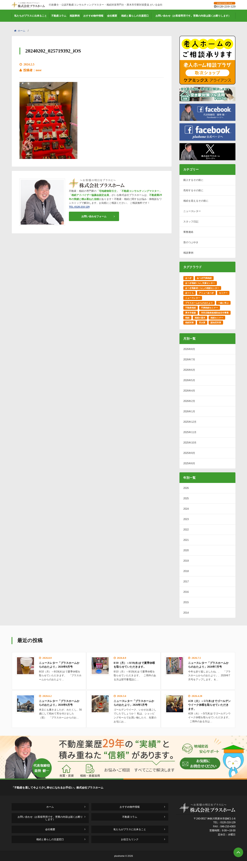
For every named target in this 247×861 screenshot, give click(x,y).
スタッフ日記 (190, 221)
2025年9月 (189, 453)
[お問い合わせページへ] (123, 778)
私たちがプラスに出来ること (30, 15)
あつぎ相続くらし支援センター (200, 283)
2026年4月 (189, 390)
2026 (186, 488)
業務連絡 (188, 231)
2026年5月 (189, 380)
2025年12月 (189, 421)
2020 (186, 550)
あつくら (189, 293)
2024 (186, 508)
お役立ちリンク (130, 839)
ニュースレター (192, 211)
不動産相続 (190, 307)
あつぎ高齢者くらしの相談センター (202, 288)
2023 (186, 519)
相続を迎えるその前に (195, 200)
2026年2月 (189, 401)
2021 (186, 540)
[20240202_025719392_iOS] (48, 156)
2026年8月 (189, 349)
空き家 (202, 322)
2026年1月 (189, 411)
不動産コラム (58, 15)
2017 (186, 581)
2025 (186, 498)
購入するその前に (193, 180)
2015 (186, 602)
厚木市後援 (190, 312)
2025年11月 (189, 432)
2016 (186, 591)
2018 (186, 571)
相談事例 (75, 15)
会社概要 (112, 15)
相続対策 (189, 322)
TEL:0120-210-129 (79, 206)
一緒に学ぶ (223, 303)
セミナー (223, 293)
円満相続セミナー (209, 307)
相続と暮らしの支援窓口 (135, 15)
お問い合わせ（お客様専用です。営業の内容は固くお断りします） (193, 15)
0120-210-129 (227, 822)
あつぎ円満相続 (204, 278)
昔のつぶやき (190, 242)
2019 (186, 560)
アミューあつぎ (206, 293)
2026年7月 (189, 359)
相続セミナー (217, 318)
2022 (186, 529)
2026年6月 (189, 369)
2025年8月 (189, 463)
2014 (186, 612)
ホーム (21, 30)
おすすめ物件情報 (93, 15)
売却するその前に (193, 190)
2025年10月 (189, 442)
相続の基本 (200, 318)
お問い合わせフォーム (94, 216)
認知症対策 (216, 322)
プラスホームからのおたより (199, 303)
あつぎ (188, 278)
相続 (187, 318)
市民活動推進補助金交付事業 (215, 312)
